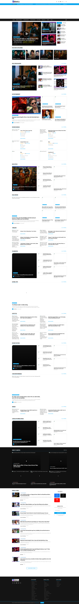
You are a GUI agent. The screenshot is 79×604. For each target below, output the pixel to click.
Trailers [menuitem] (48, 19)
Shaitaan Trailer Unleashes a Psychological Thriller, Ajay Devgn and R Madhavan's (29, 238)
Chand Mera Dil (50, 152)
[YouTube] (60, 1)
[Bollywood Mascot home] (16, 2)
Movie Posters (16, 343)
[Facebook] (56, 1)
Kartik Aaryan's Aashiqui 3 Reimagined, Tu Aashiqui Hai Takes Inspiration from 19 (47, 435)
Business (33, 586)
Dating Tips (15, 281)
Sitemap (58, 586)
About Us (58, 581)
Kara (21, 152)
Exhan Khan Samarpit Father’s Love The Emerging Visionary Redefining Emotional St (56, 317)
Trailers (14, 227)
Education (33, 592)
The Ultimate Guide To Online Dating (20, 304)
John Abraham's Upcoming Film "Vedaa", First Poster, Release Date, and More (47, 353)
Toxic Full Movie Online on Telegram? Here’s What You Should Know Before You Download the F (25, 39)
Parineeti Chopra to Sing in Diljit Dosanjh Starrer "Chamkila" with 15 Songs (28, 411)
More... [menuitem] (52, 19)
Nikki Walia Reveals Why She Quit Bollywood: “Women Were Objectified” (63, 36)
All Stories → (64, 63)
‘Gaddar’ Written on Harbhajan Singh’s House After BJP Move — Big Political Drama (47, 273)
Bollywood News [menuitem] (19, 19)
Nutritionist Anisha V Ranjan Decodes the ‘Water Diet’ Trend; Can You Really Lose (28, 317)
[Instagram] (62, 1)
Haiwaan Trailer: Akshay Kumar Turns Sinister (28, 231)
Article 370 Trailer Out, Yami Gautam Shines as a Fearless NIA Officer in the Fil (56, 244)
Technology (46, 594)
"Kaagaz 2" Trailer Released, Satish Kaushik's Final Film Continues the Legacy (57, 238)
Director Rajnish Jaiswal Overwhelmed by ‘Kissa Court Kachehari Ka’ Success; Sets (56, 334)
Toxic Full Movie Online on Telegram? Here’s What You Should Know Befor (63, 25)
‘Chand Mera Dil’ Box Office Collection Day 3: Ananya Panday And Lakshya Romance (47, 186)
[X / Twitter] (58, 1)
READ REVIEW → (23, 138)
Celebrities (15, 251)
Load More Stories (31, 568)
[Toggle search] (66, 1)
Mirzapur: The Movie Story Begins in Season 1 (19, 483)
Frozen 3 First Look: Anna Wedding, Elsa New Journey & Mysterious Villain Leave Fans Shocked (24, 218)
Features (33, 594)
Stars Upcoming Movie (18, 418)
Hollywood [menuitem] (43, 19)
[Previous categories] (13, 55)
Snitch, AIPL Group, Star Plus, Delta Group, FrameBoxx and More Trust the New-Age (27, 334)
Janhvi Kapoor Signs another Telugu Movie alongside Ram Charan (47, 441)
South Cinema (46, 591)
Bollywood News (46, 29)
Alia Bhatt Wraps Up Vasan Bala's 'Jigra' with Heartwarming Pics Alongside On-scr (21, 442)
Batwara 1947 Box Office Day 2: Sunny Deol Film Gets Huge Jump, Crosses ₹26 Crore (47, 167)
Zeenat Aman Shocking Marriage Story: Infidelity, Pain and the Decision (63, 39)
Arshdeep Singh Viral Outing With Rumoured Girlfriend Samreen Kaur (47, 267)
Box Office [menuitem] (38, 19)
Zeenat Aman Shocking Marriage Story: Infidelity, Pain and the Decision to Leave (47, 86)
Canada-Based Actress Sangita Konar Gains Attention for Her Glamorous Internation (27, 325)
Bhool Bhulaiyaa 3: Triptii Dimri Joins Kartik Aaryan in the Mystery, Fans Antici (47, 428)
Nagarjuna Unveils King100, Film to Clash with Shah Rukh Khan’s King (63, 42)
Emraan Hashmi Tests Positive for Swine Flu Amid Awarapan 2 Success (48, 31)
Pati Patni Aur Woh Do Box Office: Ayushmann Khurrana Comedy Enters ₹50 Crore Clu (47, 180)
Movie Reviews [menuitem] (32, 19)
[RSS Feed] (64, 1)
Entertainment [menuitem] (26, 19)
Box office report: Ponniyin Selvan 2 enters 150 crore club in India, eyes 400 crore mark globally (26, 397)
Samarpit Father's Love (24, 141)
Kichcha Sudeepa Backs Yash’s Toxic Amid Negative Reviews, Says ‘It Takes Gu (48, 43)
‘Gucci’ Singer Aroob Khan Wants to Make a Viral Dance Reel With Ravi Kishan (60, 120)
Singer (13, 406)
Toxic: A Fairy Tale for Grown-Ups (26, 130)
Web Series (46, 599)
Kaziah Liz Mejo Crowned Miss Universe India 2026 (23, 274)
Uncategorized (46, 598)
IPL (44, 581)
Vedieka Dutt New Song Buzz (46, 119)
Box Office (14, 164)
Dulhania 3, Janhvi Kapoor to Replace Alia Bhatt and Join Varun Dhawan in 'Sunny (47, 422)
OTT (44, 587)
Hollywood (15, 195)
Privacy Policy (37, 602)
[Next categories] (66, 55)
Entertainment (16, 94)
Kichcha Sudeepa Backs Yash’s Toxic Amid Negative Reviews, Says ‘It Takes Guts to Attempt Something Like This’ (35, 549)
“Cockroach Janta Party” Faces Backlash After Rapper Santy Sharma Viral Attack (47, 261)
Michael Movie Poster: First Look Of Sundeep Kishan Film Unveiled (47, 359)
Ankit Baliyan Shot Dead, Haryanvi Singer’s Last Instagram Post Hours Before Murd (47, 107)
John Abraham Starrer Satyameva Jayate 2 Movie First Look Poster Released (47, 365)
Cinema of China (34, 588)
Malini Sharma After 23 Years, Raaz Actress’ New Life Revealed (25, 465)
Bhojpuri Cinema (34, 581)
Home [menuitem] (14, 19)
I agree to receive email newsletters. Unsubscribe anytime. (60, 515)
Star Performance (17, 373)
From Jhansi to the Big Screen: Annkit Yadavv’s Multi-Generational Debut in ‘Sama (56, 325)
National (45, 586)
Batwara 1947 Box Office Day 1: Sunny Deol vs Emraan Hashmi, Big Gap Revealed (47, 174)
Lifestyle (14, 313)
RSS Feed (58, 585)
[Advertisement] (19, 11)
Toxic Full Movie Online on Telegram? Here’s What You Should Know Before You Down (24, 86)
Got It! (42, 602)
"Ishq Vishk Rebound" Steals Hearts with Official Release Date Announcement (47, 346)
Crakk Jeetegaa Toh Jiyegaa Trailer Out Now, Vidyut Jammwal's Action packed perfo (29, 244)
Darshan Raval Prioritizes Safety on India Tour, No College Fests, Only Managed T (57, 411)
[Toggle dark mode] (66, 20)
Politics (45, 588)
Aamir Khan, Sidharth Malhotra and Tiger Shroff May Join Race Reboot (47, 67)
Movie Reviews (16, 127)
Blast (49, 141)
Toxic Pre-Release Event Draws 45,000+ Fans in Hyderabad (60, 468)
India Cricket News (34, 599)
